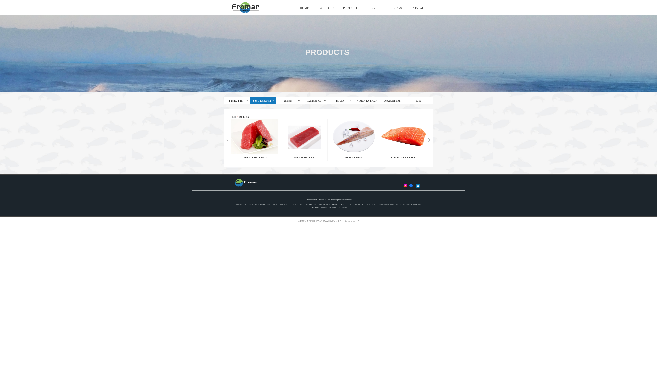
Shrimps (292, 100)
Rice (423, 100)
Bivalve (344, 100)
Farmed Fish (238, 100)
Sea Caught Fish (263, 100)
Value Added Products (369, 100)
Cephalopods (316, 100)
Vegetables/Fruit (394, 100)
